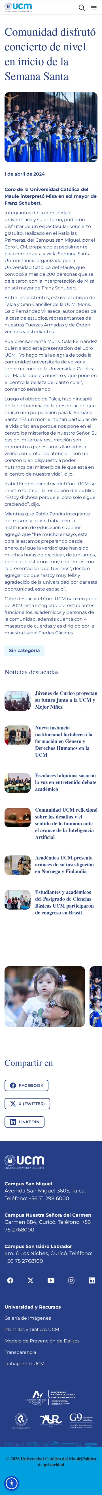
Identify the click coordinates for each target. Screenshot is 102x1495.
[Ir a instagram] (71, 1280)
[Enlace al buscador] (82, 7)
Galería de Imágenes (28, 1318)
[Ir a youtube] (51, 1280)
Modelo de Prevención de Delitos (42, 1341)
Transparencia (20, 1352)
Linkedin (29, 1121)
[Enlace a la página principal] (18, 7)
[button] (51, 707)
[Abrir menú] (93, 7)
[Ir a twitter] (30, 1280)
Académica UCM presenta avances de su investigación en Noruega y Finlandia (64, 864)
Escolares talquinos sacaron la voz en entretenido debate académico (65, 782)
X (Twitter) (32, 1103)
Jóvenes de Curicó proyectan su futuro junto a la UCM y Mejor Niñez (66, 699)
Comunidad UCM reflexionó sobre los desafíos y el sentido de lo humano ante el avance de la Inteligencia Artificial (66, 823)
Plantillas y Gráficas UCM (32, 1329)
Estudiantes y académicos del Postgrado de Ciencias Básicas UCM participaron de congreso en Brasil (64, 902)
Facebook (31, 1085)
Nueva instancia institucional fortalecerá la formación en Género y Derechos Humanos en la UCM (63, 741)
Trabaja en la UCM (24, 1363)
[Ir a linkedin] (91, 1280)
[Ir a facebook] (10, 1280)
